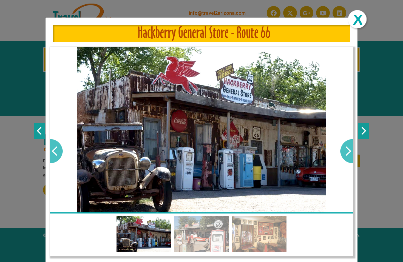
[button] (56, 151)
